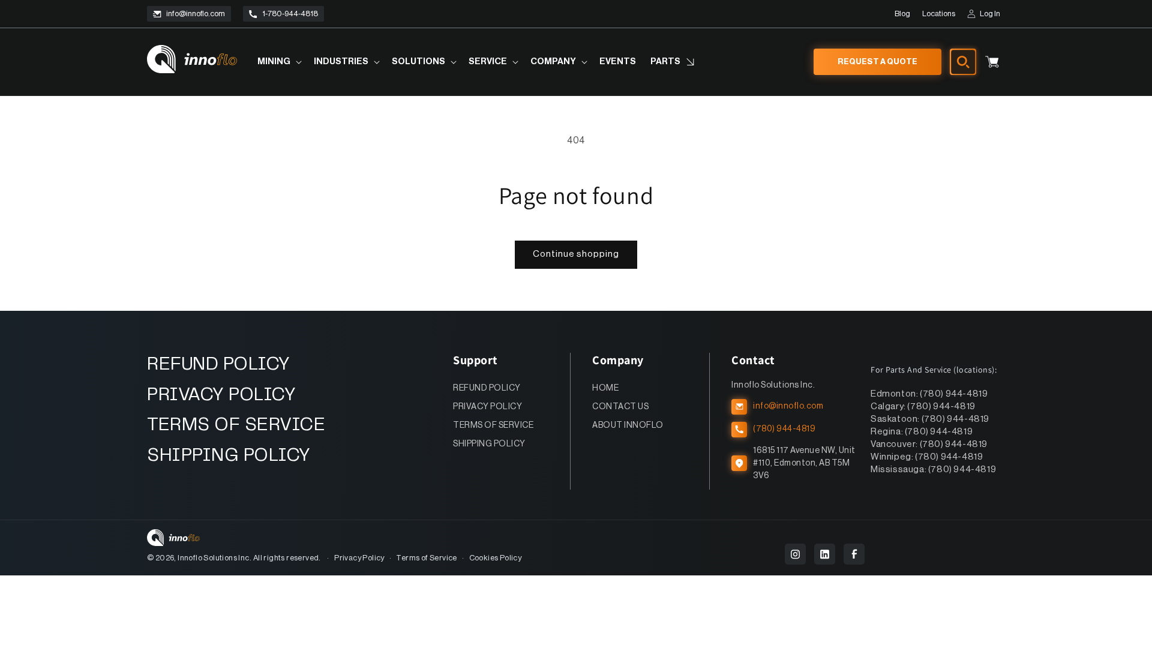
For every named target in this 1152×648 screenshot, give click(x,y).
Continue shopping (576, 254)
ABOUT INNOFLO (628, 425)
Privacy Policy (359, 558)
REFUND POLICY (218, 364)
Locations (938, 13)
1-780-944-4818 (290, 13)
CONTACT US (620, 407)
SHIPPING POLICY (229, 455)
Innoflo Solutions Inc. (214, 558)
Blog (902, 13)
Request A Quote (877, 61)
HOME (605, 388)
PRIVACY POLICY (221, 395)
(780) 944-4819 (784, 429)
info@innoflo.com (195, 13)
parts (665, 61)
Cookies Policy (495, 558)
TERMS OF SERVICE (236, 425)
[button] (278, 62)
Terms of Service (426, 558)
